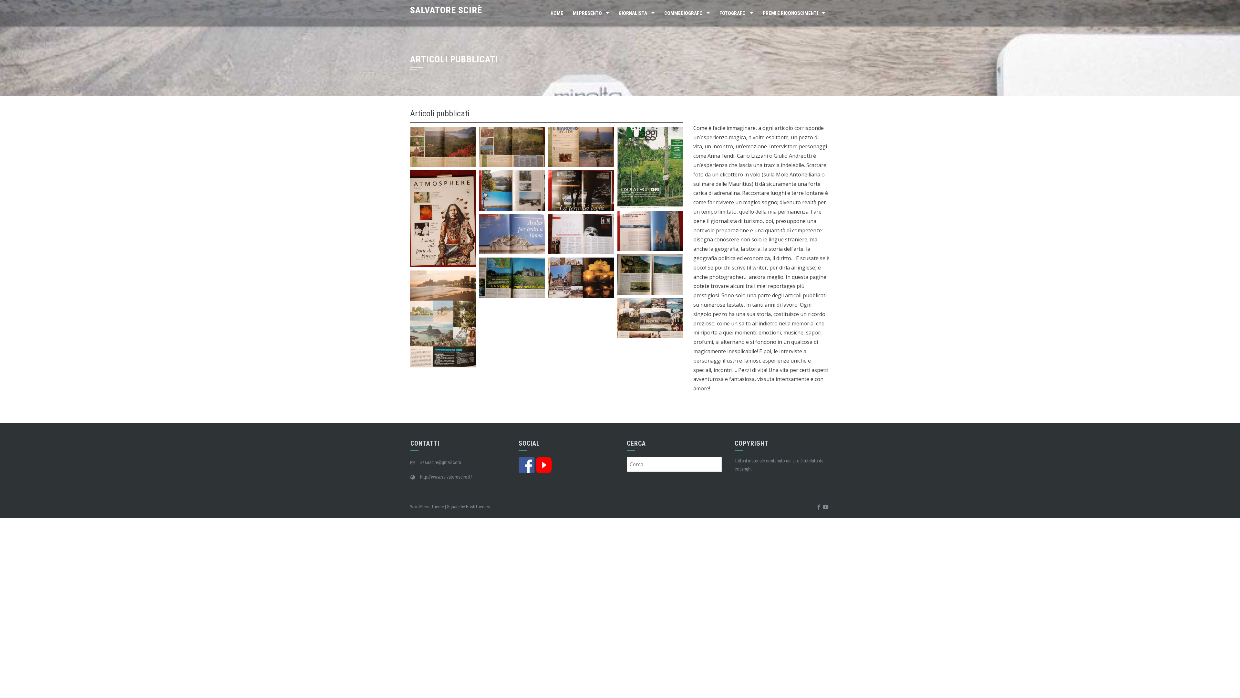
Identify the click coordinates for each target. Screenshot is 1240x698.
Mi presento (587, 13)
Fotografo (732, 13)
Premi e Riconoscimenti (790, 13)
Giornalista (633, 13)
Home (557, 13)
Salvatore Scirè (446, 10)
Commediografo (683, 13)
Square (453, 506)
